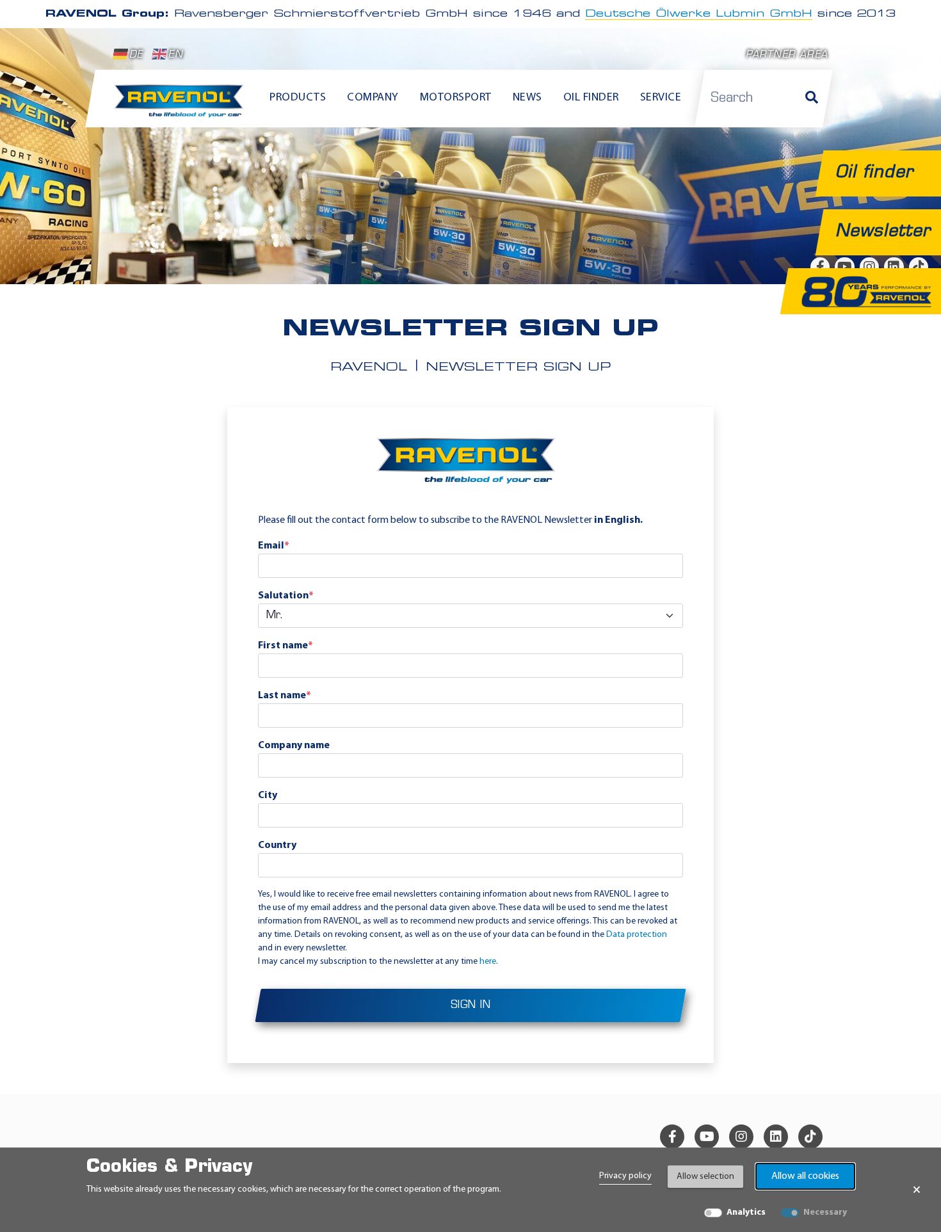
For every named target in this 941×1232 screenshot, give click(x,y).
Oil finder (591, 98)
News (527, 98)
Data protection (636, 935)
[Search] (811, 98)
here (487, 961)
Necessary (825, 1212)
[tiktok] (810, 1136)
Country (277, 845)
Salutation (286, 596)
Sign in (471, 1005)
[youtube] (707, 1136)
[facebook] (672, 1136)
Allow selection (705, 1176)
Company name (294, 745)
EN (175, 55)
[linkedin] (776, 1136)
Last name (284, 696)
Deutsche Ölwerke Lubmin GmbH (698, 14)
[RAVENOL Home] (182, 106)
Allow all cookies (805, 1176)
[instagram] (741, 1136)
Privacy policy (625, 1176)
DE (136, 55)
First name (285, 646)
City (267, 795)
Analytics (746, 1212)
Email (273, 546)
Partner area (787, 55)
